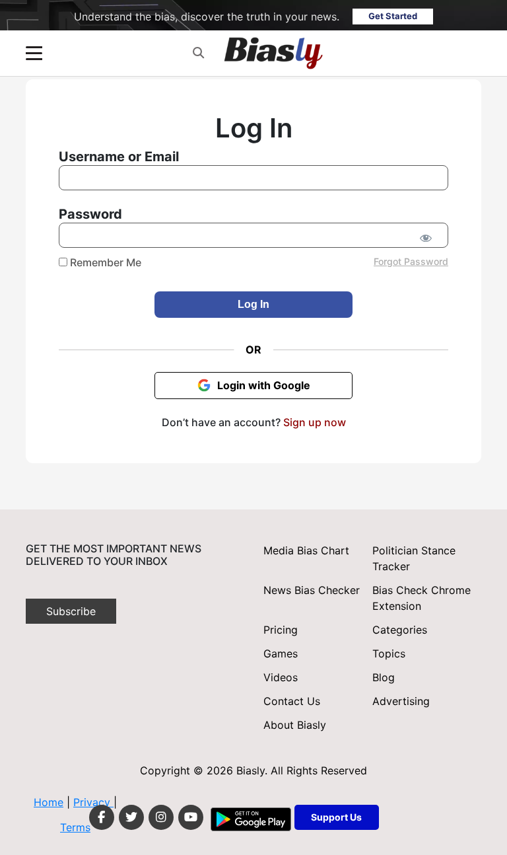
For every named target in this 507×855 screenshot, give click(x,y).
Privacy (93, 802)
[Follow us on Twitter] (131, 817)
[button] (198, 53)
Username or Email (119, 157)
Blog (383, 677)
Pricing (280, 629)
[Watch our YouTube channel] (190, 817)
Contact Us (291, 701)
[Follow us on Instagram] (161, 817)
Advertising (401, 701)
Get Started (392, 16)
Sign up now (314, 422)
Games (280, 653)
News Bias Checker (311, 590)
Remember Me (104, 262)
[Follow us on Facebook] (101, 817)
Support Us (336, 817)
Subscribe (71, 611)
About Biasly (294, 724)
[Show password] (425, 237)
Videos (280, 677)
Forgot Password (411, 261)
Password (90, 214)
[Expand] (34, 53)
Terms (75, 827)
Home (48, 802)
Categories (399, 629)
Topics (388, 653)
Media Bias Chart (306, 550)
